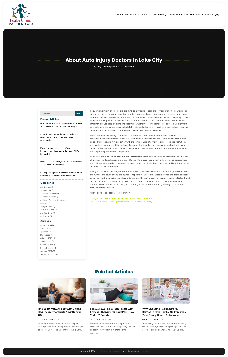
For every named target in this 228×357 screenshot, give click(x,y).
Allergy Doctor (46, 206)
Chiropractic (144, 14)
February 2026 (46, 238)
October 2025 (46, 251)
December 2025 (47, 245)
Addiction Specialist (48, 197)
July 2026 (44, 228)
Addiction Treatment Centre (52, 200)
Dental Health (175, 14)
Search (79, 113)
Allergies (43, 203)
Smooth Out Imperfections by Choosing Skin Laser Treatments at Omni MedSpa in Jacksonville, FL (59, 137)
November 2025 (46, 248)
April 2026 (44, 232)
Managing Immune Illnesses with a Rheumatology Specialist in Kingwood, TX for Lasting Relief (60, 151)
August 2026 (45, 225)
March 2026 (45, 235)
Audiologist (44, 216)
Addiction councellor (49, 193)
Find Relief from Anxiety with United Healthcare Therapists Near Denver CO (59, 312)
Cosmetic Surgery (210, 14)
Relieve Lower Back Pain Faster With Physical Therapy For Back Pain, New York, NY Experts (112, 312)
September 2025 (47, 254)
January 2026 (46, 241)
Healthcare (130, 14)
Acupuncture (45, 190)
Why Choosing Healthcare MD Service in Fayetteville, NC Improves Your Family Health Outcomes (164, 312)
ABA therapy (45, 187)
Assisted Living (159, 14)
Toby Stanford (103, 66)
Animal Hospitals (192, 14)
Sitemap (145, 351)
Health (119, 14)
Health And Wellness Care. (110, 351)
